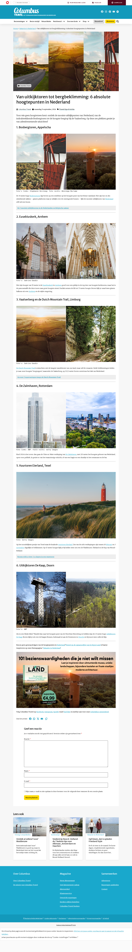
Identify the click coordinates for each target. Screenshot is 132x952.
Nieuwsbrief (99, 21)
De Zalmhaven (71, 454)
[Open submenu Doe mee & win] (80, 21)
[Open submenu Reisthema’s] (64, 21)
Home (15, 29)
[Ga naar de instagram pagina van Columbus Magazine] (106, 11)
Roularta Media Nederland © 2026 (66, 925)
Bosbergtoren (35, 196)
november (20, 548)
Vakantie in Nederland (27, 29)
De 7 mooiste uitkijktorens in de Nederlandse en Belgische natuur (43, 208)
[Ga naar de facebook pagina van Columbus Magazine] (102, 11)
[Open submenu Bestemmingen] (27, 21)
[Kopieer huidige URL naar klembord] (46, 719)
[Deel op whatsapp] (34, 719)
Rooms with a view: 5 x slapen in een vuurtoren (35, 557)
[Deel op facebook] (30, 719)
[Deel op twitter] (38, 719)
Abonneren (110, 21)
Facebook (40, 712)
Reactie (27, 739)
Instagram (48, 712)
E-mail (27, 781)
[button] (117, 2)
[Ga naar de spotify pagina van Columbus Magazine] (117, 11)
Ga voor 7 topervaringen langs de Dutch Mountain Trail (39, 377)
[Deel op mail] (42, 719)
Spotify (56, 712)
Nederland (109, 199)
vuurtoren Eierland (65, 545)
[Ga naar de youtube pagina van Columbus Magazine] (114, 11)
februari (109, 545)
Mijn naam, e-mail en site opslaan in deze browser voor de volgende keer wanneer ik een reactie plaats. (64, 791)
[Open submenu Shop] (88, 21)
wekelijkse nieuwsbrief (99, 712)
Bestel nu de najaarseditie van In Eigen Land (83, 645)
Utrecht (81, 637)
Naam (27, 771)
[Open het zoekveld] (117, 21)
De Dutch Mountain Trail (25, 368)
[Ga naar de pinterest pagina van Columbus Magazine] (110, 11)
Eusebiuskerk (48, 285)
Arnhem (58, 285)
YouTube (67, 712)
